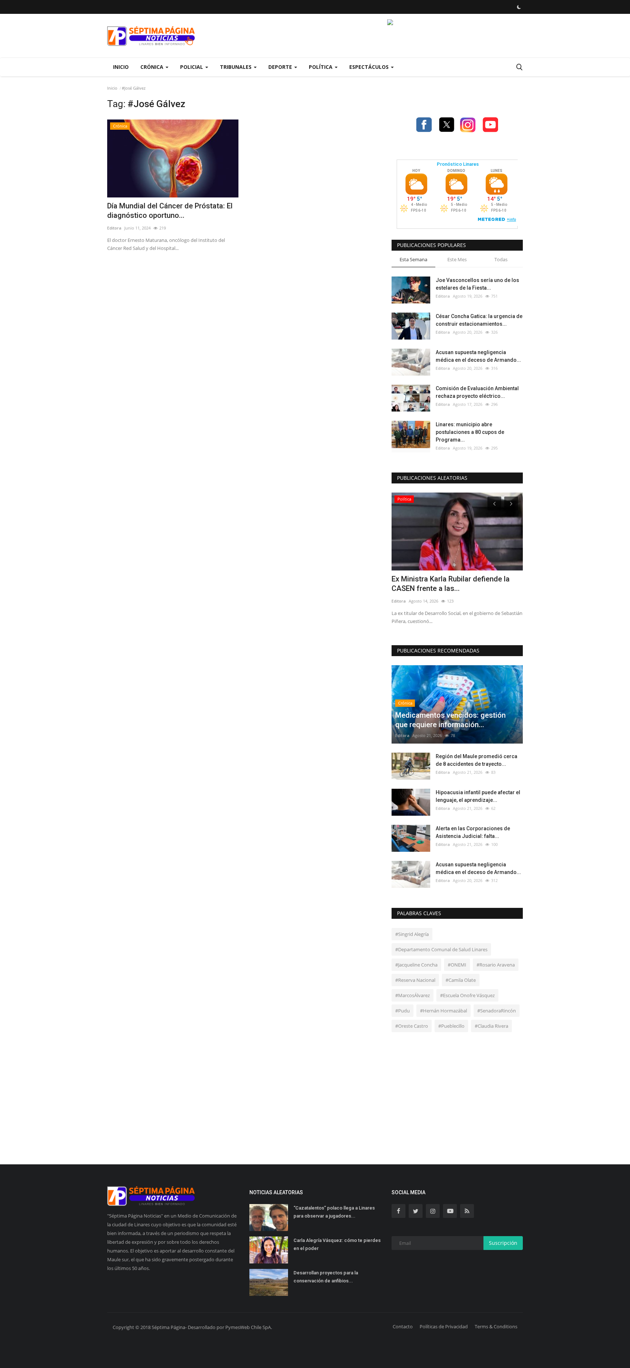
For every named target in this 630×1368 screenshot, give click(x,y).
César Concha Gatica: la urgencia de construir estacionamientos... (479, 320)
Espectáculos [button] (369, 66)
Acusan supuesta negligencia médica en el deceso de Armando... (478, 356)
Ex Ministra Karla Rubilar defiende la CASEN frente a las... (451, 584)
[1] (519, 6)
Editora (114, 228)
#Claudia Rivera (491, 1026)
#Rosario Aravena (496, 964)
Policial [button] (192, 66)
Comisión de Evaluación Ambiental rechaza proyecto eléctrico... (477, 392)
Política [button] (321, 66)
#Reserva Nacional (415, 980)
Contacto (403, 1326)
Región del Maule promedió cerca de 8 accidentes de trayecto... (476, 760)
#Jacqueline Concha (416, 964)
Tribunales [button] (236, 66)
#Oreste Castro (411, 1026)
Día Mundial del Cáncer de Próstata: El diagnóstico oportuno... (170, 210)
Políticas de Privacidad (444, 1326)
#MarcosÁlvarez (412, 995)
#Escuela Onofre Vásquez (467, 995)
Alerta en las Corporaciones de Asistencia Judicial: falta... (473, 832)
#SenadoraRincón (496, 1010)
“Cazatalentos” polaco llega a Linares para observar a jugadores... (334, 1212)
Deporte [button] (280, 66)
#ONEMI (457, 964)
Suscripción (503, 1242)
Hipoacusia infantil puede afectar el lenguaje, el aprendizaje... (478, 796)
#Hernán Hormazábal (443, 1010)
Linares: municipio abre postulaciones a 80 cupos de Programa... (470, 432)
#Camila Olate (461, 980)
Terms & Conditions (496, 1326)
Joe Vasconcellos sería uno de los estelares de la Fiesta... (477, 284)
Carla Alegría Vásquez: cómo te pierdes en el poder (337, 1244)
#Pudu (402, 1010)
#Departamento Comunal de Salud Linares (441, 949)
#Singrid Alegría (412, 934)
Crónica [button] (152, 66)
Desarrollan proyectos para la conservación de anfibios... (325, 1276)
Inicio (121, 66)
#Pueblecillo (451, 1026)
